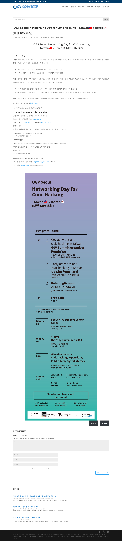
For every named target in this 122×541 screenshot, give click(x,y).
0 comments (59, 37)
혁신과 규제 (106, 7)
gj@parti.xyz (25, 165)
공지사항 (32, 37)
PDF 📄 (104, 423)
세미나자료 (39, 37)
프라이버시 (81, 7)
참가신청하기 (21, 56)
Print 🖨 (93, 423)
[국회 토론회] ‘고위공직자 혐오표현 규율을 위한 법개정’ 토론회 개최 (35, 496)
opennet (17, 37)
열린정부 (97, 7)
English (107, 1)
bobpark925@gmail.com (41, 162)
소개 (90, 1)
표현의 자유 (65, 7)
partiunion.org (46, 122)
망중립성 (73, 7)
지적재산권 (90, 7)
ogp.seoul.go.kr (30, 122)
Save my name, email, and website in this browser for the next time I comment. (34, 469)
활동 (96, 1)
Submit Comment (102, 473)
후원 (102, 1)
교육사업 (32, 509)
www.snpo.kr (36, 119)
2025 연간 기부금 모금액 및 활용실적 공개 (26, 517)
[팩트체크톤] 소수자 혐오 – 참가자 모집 (25, 507)
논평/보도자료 (33, 498)
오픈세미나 (51, 37)
